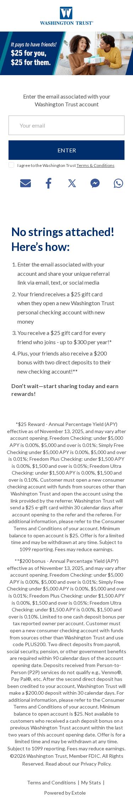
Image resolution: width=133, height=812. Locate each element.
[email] (20, 183)
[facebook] (43, 183)
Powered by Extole (65, 793)
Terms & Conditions (96, 165)
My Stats (91, 782)
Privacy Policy (95, 764)
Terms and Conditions (51, 782)
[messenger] (90, 183)
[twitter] (66, 183)
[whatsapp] (113, 183)
